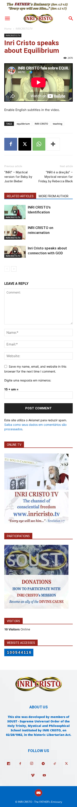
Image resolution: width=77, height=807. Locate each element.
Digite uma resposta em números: (27, 380)
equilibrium (23, 123)
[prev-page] (7, 269)
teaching (57, 123)
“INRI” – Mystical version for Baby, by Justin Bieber (18, 176)
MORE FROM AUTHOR (53, 196)
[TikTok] (54, 764)
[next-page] (13, 269)
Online (17, 629)
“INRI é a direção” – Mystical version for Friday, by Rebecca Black (55, 176)
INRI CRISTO (41, 123)
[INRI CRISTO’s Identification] (15, 212)
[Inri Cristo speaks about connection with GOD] (15, 252)
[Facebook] (10, 144)
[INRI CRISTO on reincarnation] (15, 232)
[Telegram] (43, 764)
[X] (24, 144)
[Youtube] (44, 775)
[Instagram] (31, 763)
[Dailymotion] (8, 764)
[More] (53, 144)
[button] (7, 18)
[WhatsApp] (39, 144)
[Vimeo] (32, 775)
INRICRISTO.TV (24, 28)
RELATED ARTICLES (20, 196)
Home (8, 28)
